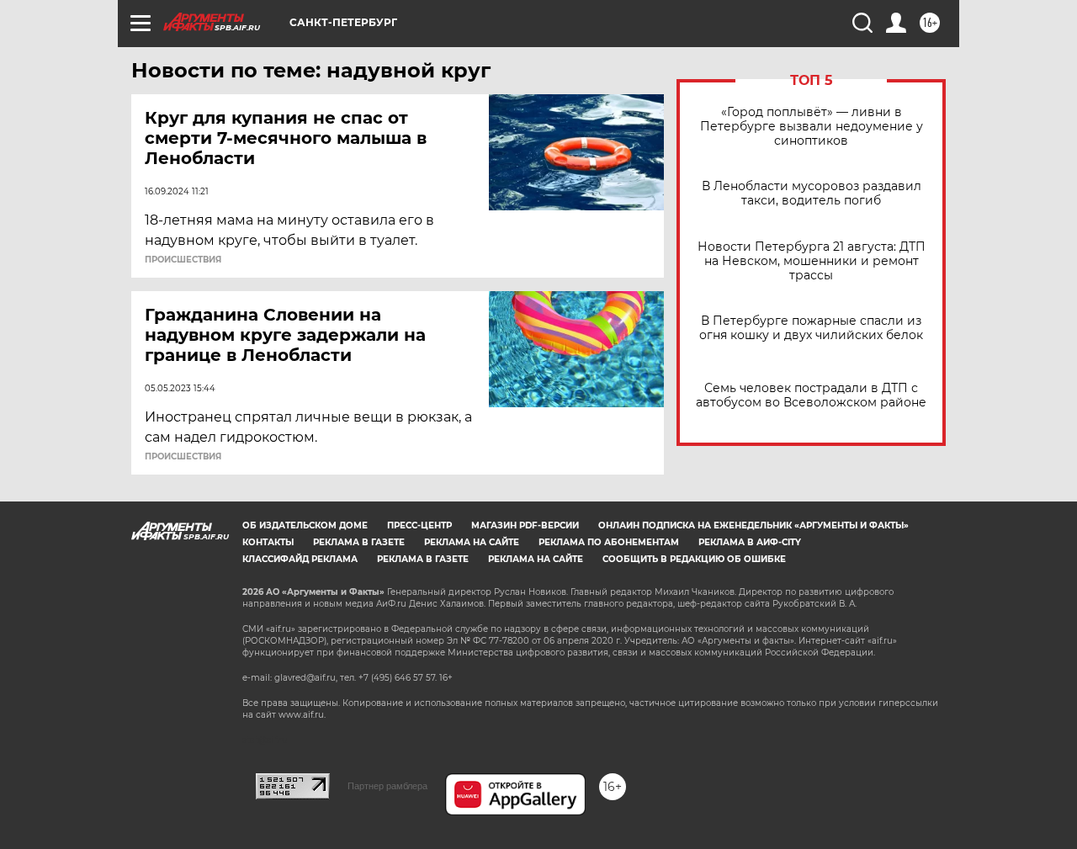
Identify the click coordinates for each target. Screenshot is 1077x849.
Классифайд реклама (300, 559)
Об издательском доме (305, 525)
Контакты (268, 542)
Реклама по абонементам (608, 542)
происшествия (183, 260)
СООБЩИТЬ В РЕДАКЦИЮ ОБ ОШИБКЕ (694, 559)
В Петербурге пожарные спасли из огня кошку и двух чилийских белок (811, 328)
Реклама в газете (359, 542)
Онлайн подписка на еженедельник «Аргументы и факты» (753, 525)
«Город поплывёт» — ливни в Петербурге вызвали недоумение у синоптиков (811, 126)
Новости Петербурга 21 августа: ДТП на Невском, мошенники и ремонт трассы (812, 261)
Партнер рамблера (387, 786)
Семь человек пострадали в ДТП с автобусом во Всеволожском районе (811, 395)
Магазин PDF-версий (525, 525)
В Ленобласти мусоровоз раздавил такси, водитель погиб (811, 193)
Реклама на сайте (471, 542)
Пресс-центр (419, 525)
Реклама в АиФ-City (749, 542)
